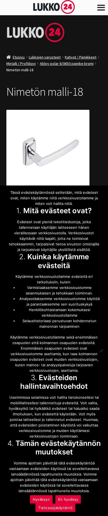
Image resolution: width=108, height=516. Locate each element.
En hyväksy (68, 499)
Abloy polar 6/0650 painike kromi (67, 63)
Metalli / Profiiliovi (21, 63)
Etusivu (19, 57)
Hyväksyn (41, 499)
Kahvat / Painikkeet (80, 57)
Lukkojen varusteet (45, 57)
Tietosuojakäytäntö (55, 507)
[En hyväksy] (101, 351)
